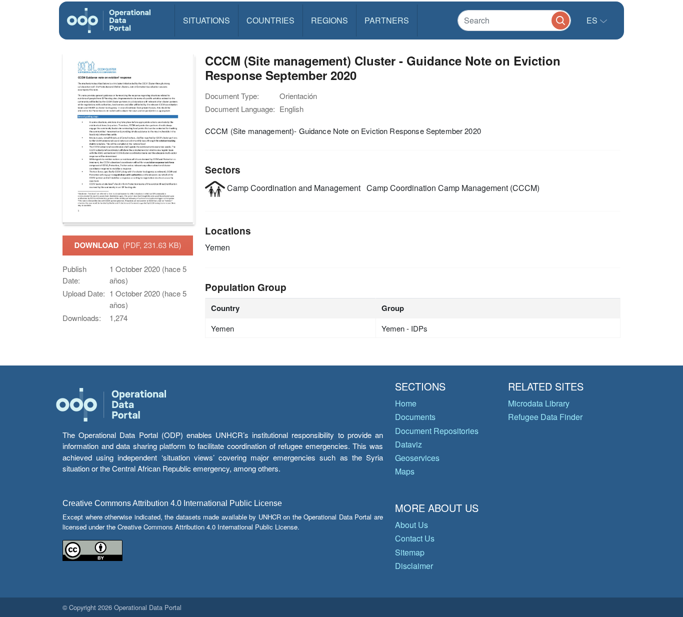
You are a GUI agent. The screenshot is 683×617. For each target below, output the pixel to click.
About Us (411, 524)
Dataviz (408, 444)
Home (405, 403)
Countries (270, 20)
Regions (329, 20)
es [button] (593, 20)
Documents (415, 416)
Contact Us (414, 538)
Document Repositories (436, 430)
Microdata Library (539, 403)
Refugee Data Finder (545, 416)
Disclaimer (414, 566)
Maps (404, 471)
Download (128, 245)
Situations (206, 20)
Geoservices (417, 458)
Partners (386, 20)
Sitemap (409, 552)
